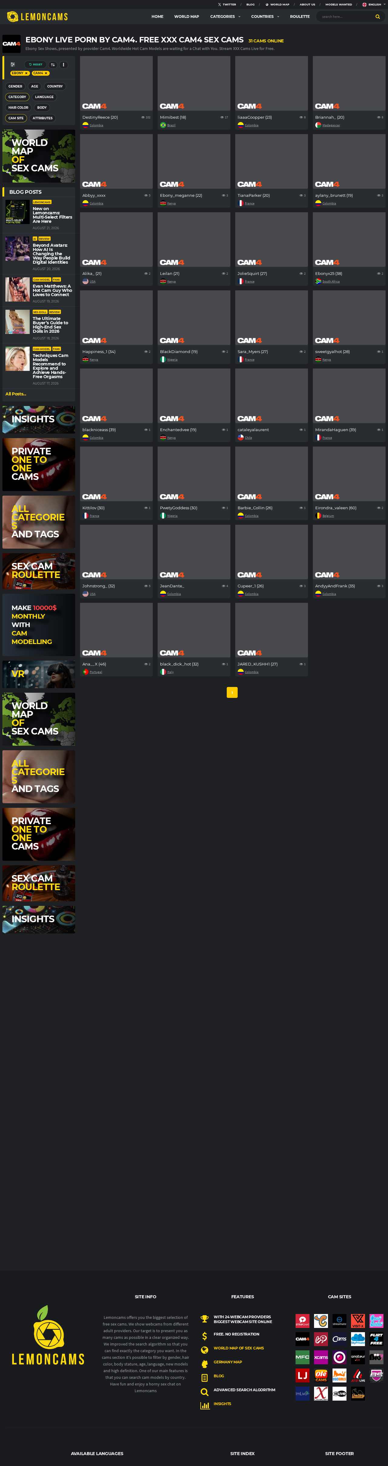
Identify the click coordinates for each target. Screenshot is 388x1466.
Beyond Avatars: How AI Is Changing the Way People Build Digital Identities (51, 254)
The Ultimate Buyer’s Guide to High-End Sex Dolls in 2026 (50, 325)
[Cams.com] (339, 1339)
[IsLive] (339, 1394)
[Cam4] (302, 1339)
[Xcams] (321, 1357)
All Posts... (15, 394)
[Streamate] (339, 1321)
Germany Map (228, 1362)
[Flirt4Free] (376, 1339)
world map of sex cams (239, 1348)
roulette (300, 16)
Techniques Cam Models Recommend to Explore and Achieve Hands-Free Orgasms (50, 366)
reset (37, 64)
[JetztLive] (358, 1375)
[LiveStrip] (358, 1394)
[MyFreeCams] (302, 1357)
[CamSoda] (376, 1321)
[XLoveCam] (321, 1394)
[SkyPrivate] (358, 1339)
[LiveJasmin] (302, 1375)
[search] (378, 16)
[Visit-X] (358, 1321)
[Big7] (376, 1357)
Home (157, 16)
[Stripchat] (302, 1321)
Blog (219, 1376)
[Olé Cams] (321, 1375)
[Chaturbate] (321, 1321)
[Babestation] (376, 1375)
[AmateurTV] (358, 1357)
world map (186, 16)
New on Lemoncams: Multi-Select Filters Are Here (52, 215)
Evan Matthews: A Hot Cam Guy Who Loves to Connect (52, 290)
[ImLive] (302, 1394)
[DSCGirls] (339, 1375)
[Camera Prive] (339, 1357)
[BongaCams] (321, 1339)
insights (222, 1404)
